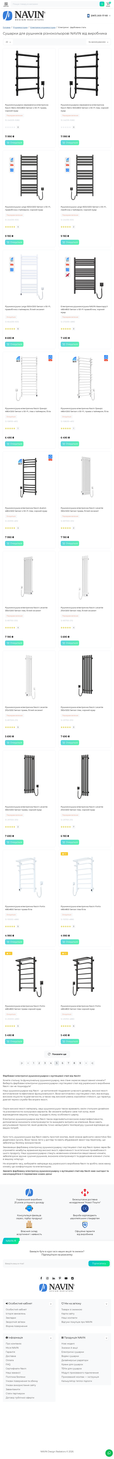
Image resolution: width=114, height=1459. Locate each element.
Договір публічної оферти (20, 1397)
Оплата (10, 1360)
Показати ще (59, 1054)
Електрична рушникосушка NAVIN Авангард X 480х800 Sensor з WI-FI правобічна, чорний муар (84, 309)
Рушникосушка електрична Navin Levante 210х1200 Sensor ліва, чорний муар (82, 808)
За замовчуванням (97, 42)
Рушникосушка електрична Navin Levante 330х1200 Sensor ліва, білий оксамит (26, 609)
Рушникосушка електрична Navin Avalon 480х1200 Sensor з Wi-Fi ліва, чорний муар (26, 509)
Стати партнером (15, 1393)
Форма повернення (16, 1326)
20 (7, 42)
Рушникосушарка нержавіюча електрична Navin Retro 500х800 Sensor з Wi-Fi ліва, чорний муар (85, 108)
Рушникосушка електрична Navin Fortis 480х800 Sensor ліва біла (81, 908)
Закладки (11, 1317)
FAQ (8, 1364)
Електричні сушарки (72, 1352)
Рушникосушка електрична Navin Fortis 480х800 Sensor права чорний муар (25, 1007)
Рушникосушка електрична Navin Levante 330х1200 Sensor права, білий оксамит (82, 509)
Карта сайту (68, 1313)
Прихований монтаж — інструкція (80, 1377)
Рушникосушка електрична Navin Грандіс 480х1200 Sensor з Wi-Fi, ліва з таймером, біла (28, 410)
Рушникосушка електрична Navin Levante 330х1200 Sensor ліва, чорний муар (82, 708)
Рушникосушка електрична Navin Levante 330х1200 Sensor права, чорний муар (26, 808)
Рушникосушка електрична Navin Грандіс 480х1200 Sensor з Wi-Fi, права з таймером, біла (85, 410)
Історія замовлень (16, 1313)
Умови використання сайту (21, 1385)
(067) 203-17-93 (99, 15)
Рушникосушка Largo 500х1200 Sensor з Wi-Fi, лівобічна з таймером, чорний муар (83, 208)
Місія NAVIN (12, 1347)
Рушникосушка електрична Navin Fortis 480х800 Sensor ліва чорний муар (81, 1007)
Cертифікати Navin (16, 1368)
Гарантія (10, 1352)
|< (22, 1063)
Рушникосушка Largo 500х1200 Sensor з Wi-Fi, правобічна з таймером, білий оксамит (28, 308)
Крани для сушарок (72, 1364)
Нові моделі (68, 1343)
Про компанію (13, 1343)
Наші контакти (69, 1317)
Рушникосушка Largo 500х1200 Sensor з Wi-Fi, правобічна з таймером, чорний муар (28, 208)
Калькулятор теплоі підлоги (76, 1381)
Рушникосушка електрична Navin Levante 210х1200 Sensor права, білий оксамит (26, 708)
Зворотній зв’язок (15, 1322)
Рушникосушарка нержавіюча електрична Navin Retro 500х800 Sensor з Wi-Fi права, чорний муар (26, 108)
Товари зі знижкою (71, 1309)
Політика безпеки (15, 1377)
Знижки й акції (69, 1347)
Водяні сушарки (70, 1356)
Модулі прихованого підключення (80, 1372)
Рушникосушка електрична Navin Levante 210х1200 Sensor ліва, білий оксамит (82, 609)
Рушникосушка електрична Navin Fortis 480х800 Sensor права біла (25, 908)
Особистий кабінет (16, 1309)
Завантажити (13, 1389)
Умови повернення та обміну (22, 1381)
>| (92, 1063)
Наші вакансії (13, 1372)
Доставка (11, 1356)
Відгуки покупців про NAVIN (76, 1322)
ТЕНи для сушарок (71, 1368)
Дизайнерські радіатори (74, 1360)
